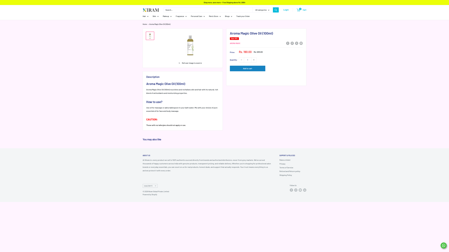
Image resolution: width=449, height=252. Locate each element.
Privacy (282, 164)
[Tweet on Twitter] (296, 43)
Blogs (227, 16)
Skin (154, 16)
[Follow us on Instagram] (295, 190)
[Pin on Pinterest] (292, 43)
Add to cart (247, 68)
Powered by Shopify (150, 195)
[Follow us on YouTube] (300, 190)
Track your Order (243, 16)
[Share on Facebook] (287, 43)
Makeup (166, 16)
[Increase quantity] (253, 59)
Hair (144, 16)
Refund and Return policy (289, 171)
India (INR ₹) (148, 186)
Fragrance (180, 16)
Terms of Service (286, 167)
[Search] (276, 9)
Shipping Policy (285, 175)
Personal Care (196, 16)
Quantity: (233, 60)
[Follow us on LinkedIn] (304, 190)
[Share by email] (301, 43)
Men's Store (213, 16)
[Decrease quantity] (241, 59)
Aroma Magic (235, 43)
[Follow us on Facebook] (291, 190)
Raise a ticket (284, 160)
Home (145, 24)
